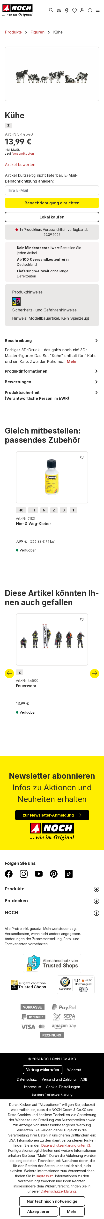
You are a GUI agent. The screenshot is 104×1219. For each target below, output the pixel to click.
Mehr (72, 1211)
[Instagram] (24, 873)
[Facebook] (9, 873)
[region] (52, 74)
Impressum (32, 1087)
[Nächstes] (94, 673)
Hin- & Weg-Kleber (33, 523)
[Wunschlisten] (74, 10)
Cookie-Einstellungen (63, 1087)
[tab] (52, 351)
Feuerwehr (26, 685)
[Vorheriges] (9, 673)
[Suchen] (51, 10)
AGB (84, 1079)
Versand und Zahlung (59, 1079)
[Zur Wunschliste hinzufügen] (81, 457)
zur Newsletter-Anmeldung (49, 815)
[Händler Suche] (67, 10)
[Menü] (98, 10)
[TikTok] (69, 873)
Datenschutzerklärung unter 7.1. (66, 1145)
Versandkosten (23, 153)
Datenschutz (27, 1079)
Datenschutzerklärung (58, 1191)
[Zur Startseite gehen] (17, 10)
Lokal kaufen (52, 217)
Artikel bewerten (20, 164)
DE (59, 10)
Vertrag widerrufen (42, 1070)
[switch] (83, 989)
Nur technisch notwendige (52, 1201)
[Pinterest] (54, 873)
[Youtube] (39, 873)
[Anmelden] (82, 10)
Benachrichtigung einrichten (52, 202)
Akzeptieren (39, 1211)
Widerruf (74, 1070)
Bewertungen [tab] (18, 381)
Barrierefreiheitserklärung (52, 1094)
